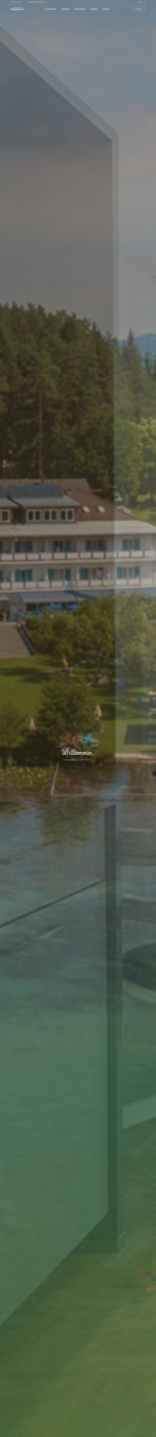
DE (140, 2)
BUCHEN (138, 9)
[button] (51, 9)
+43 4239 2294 (15, 2)
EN (144, 2)
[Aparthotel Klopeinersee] (18, 9)
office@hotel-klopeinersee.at (37, 2)
